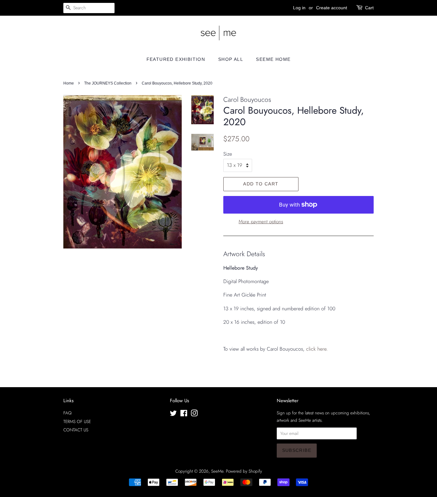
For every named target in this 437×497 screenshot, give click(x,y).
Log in (299, 7)
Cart (369, 7)
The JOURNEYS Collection (107, 83)
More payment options (261, 221)
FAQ (67, 413)
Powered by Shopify (244, 471)
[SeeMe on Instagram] (194, 414)
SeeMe (217, 471)
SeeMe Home (273, 59)
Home (68, 83)
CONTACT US (75, 430)
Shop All (230, 59)
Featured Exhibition (176, 59)
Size (227, 154)
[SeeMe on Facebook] (183, 414)
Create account (331, 7)
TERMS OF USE (77, 421)
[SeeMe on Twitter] (173, 414)
